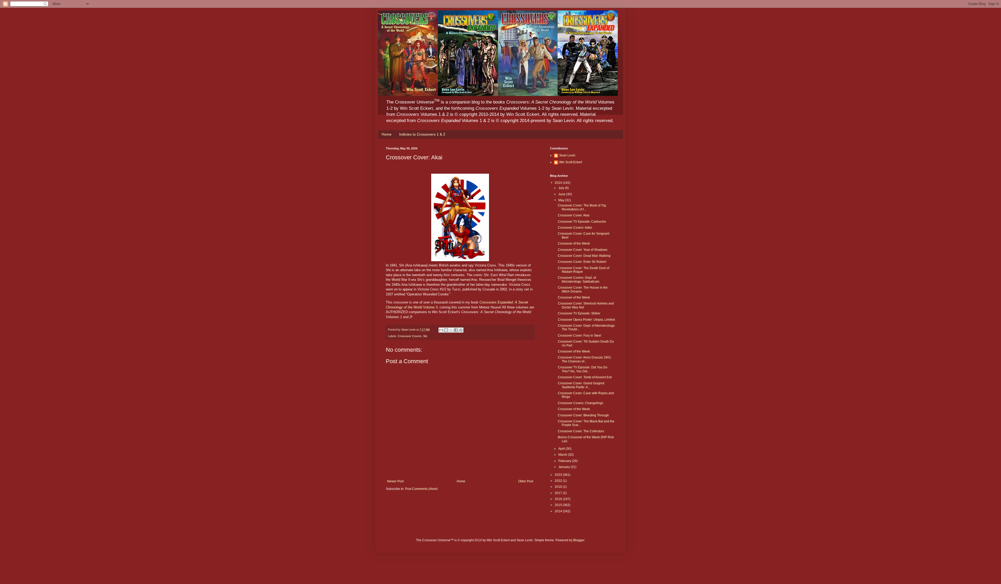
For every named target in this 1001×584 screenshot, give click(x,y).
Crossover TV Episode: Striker (579, 313)
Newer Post (395, 481)
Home (387, 134)
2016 (559, 499)
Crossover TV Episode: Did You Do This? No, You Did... (582, 369)
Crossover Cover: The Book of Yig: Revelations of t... (582, 207)
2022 (559, 481)
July (561, 188)
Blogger (578, 540)
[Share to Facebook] (456, 330)
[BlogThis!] (446, 330)
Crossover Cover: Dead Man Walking (584, 256)
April (562, 449)
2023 (559, 475)
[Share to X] (451, 330)
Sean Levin (567, 155)
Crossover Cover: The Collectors (581, 431)
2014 (559, 511)
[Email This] (441, 330)
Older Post (525, 481)
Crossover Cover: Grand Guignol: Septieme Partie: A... (581, 385)
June (562, 194)
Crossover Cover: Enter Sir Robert (582, 262)
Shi (425, 336)
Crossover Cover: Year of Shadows (582, 250)
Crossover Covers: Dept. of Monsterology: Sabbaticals (578, 279)
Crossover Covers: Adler (575, 227)
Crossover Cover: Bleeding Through (583, 415)
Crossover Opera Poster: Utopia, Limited (586, 319)
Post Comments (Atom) (421, 489)
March (563, 455)
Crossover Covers (410, 336)
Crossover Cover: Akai (573, 215)
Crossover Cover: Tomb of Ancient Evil (585, 377)
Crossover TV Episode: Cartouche (582, 221)
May (561, 200)
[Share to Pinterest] (460, 330)
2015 (559, 505)
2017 (559, 493)
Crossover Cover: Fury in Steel (579, 335)
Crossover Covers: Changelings (580, 403)
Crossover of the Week (574, 243)
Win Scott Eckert (570, 162)
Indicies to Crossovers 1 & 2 (422, 134)
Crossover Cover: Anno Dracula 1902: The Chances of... (585, 359)
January (564, 467)
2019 (559, 487)
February (565, 461)
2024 (559, 183)
